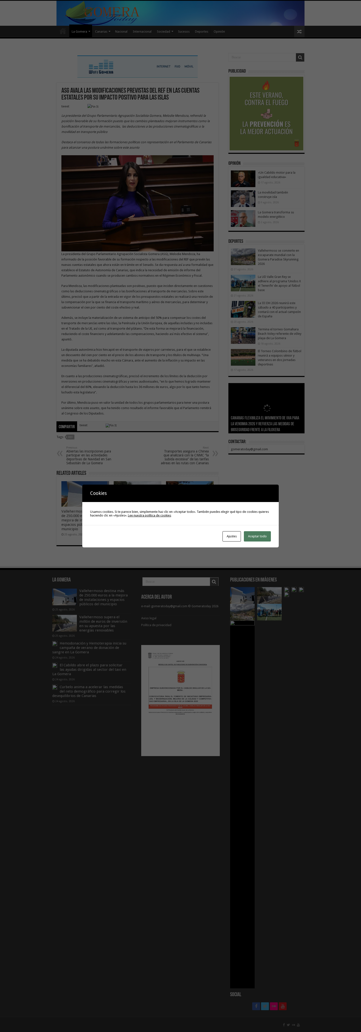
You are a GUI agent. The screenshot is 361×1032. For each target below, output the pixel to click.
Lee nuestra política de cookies (149, 515)
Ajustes (232, 536)
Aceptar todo (257, 536)
